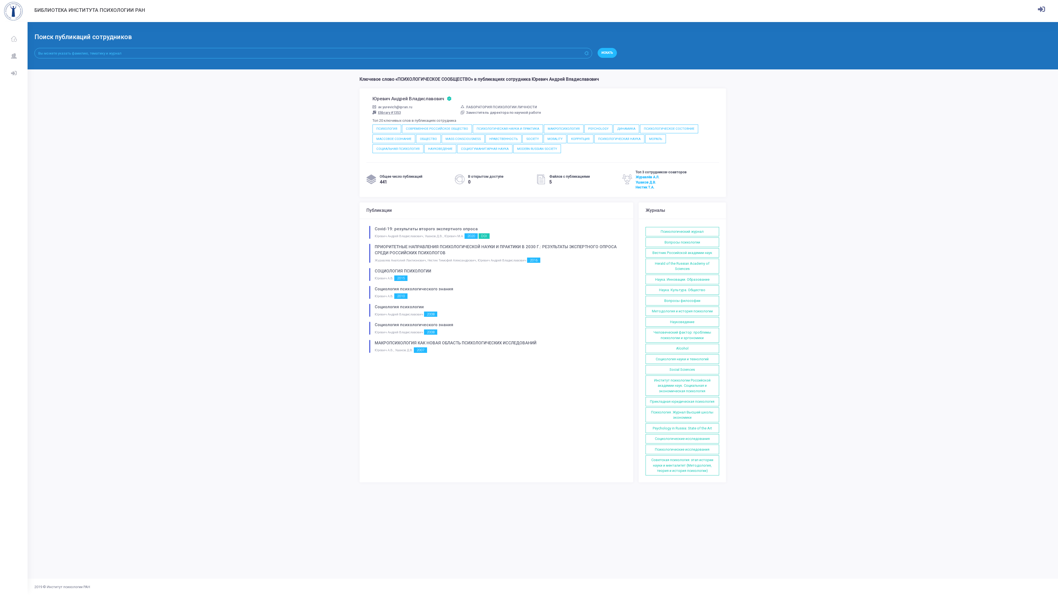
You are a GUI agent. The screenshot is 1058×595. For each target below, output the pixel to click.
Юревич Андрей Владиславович (409, 98)
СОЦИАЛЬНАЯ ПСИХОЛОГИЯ (398, 149)
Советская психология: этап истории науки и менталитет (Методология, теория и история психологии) (682, 465)
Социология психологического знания (414, 288)
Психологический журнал (682, 231)
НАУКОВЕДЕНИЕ (440, 149)
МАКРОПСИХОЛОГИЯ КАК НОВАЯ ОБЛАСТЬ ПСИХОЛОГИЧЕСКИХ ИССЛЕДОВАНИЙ (455, 342)
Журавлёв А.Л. (647, 177)
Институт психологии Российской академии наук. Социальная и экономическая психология (682, 385)
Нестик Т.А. (645, 187)
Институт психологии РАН (68, 587)
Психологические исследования (682, 449)
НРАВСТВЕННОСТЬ (503, 139)
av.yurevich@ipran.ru (395, 107)
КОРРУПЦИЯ (580, 139)
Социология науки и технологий (682, 359)
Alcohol (682, 348)
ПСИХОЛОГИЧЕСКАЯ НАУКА (619, 139)
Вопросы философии (682, 301)
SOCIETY (532, 139)
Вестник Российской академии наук (682, 253)
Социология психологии (399, 306)
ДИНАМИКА (626, 129)
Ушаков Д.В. (646, 182)
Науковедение (682, 322)
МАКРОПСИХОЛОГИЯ (564, 129)
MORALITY (555, 139)
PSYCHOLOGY (598, 129)
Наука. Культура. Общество (682, 290)
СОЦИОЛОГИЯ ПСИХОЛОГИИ (403, 271)
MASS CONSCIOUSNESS (463, 139)
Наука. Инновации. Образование (682, 279)
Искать (607, 53)
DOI (484, 236)
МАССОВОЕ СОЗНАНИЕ (393, 139)
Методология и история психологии (682, 311)
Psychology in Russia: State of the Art (682, 428)
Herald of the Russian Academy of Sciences (682, 266)
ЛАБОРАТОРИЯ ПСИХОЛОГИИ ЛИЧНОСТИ (501, 107)
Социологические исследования (682, 439)
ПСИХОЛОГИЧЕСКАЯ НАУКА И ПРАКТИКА (508, 129)
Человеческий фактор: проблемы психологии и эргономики (682, 335)
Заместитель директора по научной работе (503, 112)
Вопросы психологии (682, 242)
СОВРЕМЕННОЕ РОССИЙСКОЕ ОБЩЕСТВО (437, 129)
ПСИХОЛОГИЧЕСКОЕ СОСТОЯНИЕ (669, 129)
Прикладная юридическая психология (682, 401)
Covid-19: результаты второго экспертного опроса (426, 228)
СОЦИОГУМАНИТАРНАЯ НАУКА (485, 149)
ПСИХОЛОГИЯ (386, 129)
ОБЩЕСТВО (428, 139)
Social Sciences (682, 369)
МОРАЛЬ (655, 139)
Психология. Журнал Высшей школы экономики (682, 415)
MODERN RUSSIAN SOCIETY (537, 149)
